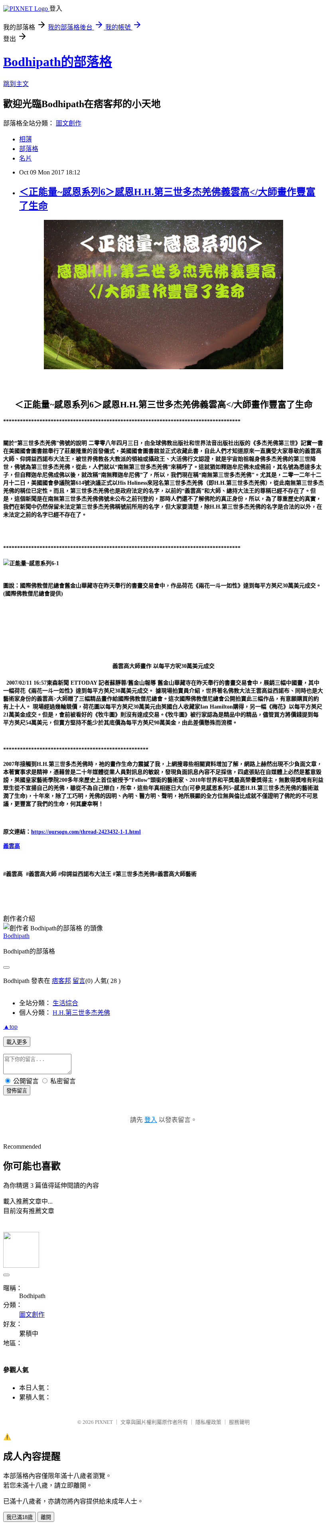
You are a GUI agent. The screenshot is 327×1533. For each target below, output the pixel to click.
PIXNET (104, 1422)
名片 (25, 158)
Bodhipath (16, 935)
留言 (79, 980)
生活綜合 (65, 1003)
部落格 (28, 148)
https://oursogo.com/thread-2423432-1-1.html (86, 832)
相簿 (25, 139)
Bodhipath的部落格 (57, 62)
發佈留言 (16, 1091)
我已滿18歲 (19, 1517)
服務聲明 (239, 1422)
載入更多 (16, 1042)
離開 (46, 1517)
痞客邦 (61, 980)
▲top (10, 1026)
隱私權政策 (208, 1422)
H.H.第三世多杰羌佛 (81, 1012)
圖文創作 (68, 123)
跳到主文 (16, 83)
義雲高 (11, 846)
